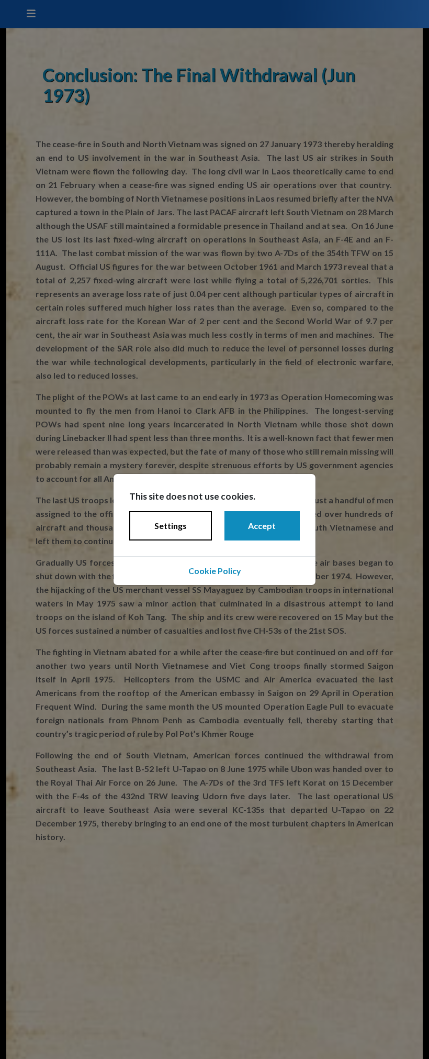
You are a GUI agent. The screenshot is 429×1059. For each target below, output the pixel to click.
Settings (170, 526)
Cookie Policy (214, 571)
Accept (262, 526)
